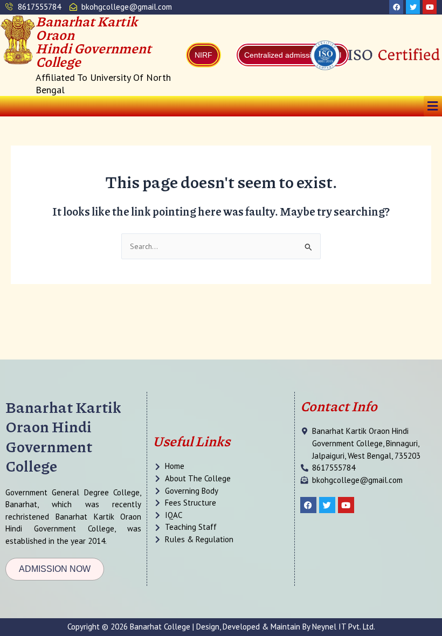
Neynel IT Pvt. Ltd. (343, 626)
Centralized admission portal (292, 55)
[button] (433, 106)
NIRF (203, 55)
